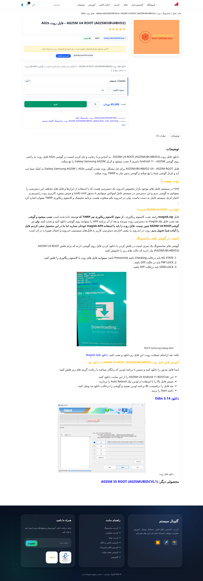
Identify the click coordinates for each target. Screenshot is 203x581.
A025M (72, 121)
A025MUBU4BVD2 (84, 121)
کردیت (117, 4)
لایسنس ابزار (137, 4)
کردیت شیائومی (111, 533)
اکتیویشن (114, 557)
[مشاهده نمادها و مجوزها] (52, 557)
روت (159, 13)
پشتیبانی (81, 4)
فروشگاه (151, 4)
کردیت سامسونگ (111, 528)
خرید (56, 104)
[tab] (175, 136)
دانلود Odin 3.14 (167, 398)
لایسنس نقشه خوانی (110, 552)
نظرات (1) (161, 135)
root (107, 121)
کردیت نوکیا (113, 537)
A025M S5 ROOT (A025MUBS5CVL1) (129, 481)
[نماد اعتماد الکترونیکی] (65, 557)
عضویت (31, 543)
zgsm (97, 38)
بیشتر (123, 125)
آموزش (92, 4)
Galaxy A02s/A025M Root (107, 13)
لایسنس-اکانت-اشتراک (109, 547)
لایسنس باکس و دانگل (109, 542)
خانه (179, 13)
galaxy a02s (98, 121)
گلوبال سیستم (47, 121)
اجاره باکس (104, 4)
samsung (114, 121)
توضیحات (175, 135)
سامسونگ (166, 13)
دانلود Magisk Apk (97, 355)
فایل (125, 4)
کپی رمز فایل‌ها (63, 56)
